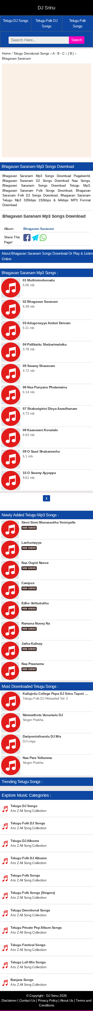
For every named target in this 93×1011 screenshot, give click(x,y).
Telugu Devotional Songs (31, 53)
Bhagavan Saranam (16, 58)
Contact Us (27, 1000)
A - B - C (58, 53)
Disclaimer (8, 1000)
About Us (66, 1000)
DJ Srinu (46, 7)
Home (6, 53)
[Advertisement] (46, 110)
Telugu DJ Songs (15, 21)
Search (76, 40)
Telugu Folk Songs (77, 23)
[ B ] (71, 53)
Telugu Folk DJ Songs (47, 23)
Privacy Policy (48, 1000)
